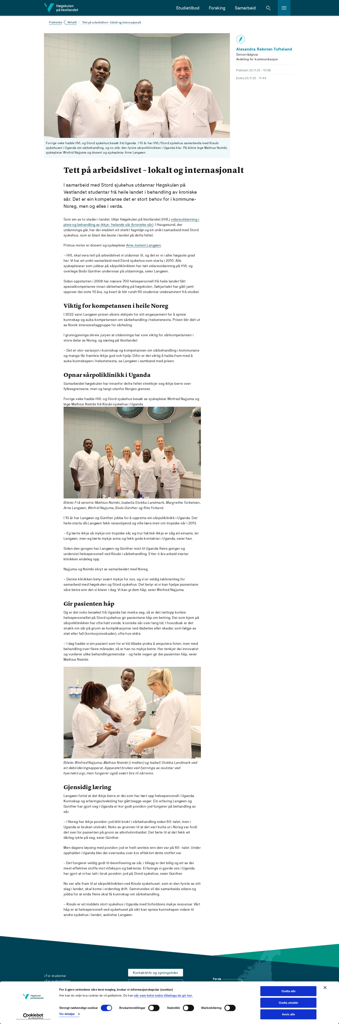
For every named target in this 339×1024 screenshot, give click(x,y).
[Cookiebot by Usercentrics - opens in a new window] (33, 1016)
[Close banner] (325, 987)
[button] (268, 8)
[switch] (153, 1008)
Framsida (55, 22)
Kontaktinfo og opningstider (155, 973)
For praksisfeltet (58, 981)
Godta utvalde (288, 1002)
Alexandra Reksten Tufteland (264, 49)
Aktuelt (72, 22)
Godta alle (288, 991)
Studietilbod (188, 7)
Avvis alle (288, 1014)
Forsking (217, 7)
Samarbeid (245, 7)
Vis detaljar (67, 1014)
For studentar (56, 976)
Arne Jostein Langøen (143, 245)
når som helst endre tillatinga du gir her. (163, 995)
